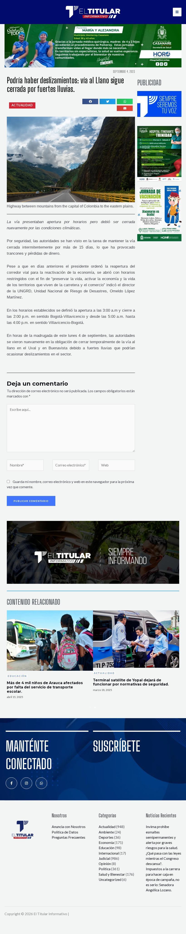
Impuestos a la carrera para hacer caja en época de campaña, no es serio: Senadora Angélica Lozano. (163, 879)
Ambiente (106, 832)
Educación (106, 848)
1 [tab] (90, 707)
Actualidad (107, 827)
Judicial (104, 858)
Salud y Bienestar (112, 874)
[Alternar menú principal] (177, 12)
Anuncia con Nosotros (69, 827)
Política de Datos (65, 832)
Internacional (109, 853)
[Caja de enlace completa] (50, 657)
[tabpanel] (50, 657)
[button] (22, 105)
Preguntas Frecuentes (68, 837)
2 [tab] (95, 707)
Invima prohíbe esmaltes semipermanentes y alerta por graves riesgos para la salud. (162, 837)
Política (104, 869)
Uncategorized (110, 879)
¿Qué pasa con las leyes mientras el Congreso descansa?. (163, 858)
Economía (106, 842)
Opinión (105, 864)
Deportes (106, 837)
